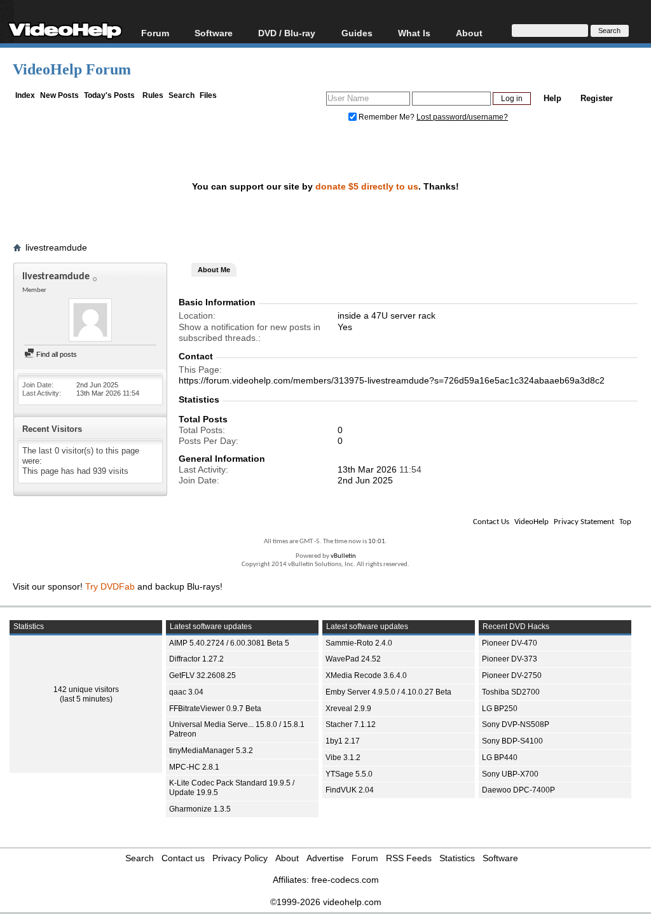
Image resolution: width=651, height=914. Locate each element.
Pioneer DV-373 (509, 658)
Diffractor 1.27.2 (196, 658)
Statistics (457, 858)
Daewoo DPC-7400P (518, 790)
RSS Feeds (409, 858)
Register (596, 98)
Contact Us (491, 522)
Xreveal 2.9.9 (348, 708)
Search (181, 95)
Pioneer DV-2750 (512, 675)
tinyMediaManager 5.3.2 (211, 750)
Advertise (325, 858)
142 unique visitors (86, 689)
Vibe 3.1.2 (343, 757)
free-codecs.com (345, 880)
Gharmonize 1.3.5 (200, 809)
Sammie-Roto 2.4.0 (359, 643)
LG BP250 (499, 708)
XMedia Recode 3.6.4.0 (366, 675)
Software (214, 33)
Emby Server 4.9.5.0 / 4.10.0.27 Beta (388, 692)
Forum (155, 33)
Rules (152, 95)
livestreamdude (56, 247)
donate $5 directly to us (366, 186)
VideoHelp (531, 522)
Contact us (183, 858)
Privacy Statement (584, 522)
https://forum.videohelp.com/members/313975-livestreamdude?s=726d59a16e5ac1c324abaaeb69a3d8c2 (392, 380)
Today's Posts (109, 95)
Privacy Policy (240, 858)
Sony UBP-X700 (510, 774)
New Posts (59, 95)
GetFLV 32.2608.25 (202, 675)
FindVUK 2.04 (350, 790)
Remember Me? (386, 117)
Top (625, 522)
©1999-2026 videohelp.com (325, 902)
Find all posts (55, 354)
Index (25, 95)
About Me (214, 270)
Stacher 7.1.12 (351, 724)
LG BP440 (499, 757)
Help (552, 98)
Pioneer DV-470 (509, 643)
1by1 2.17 (343, 741)
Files (208, 95)
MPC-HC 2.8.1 (194, 767)
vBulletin (343, 556)
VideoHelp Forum (72, 69)
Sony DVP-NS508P (515, 724)
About (287, 858)
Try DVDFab (110, 586)
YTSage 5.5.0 (349, 774)
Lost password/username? (462, 117)
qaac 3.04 (186, 692)
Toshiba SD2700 (511, 692)
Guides (357, 33)
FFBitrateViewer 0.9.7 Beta (215, 708)
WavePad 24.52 (353, 658)
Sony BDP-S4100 (512, 741)
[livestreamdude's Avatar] (90, 321)
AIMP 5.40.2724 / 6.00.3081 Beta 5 (229, 643)
